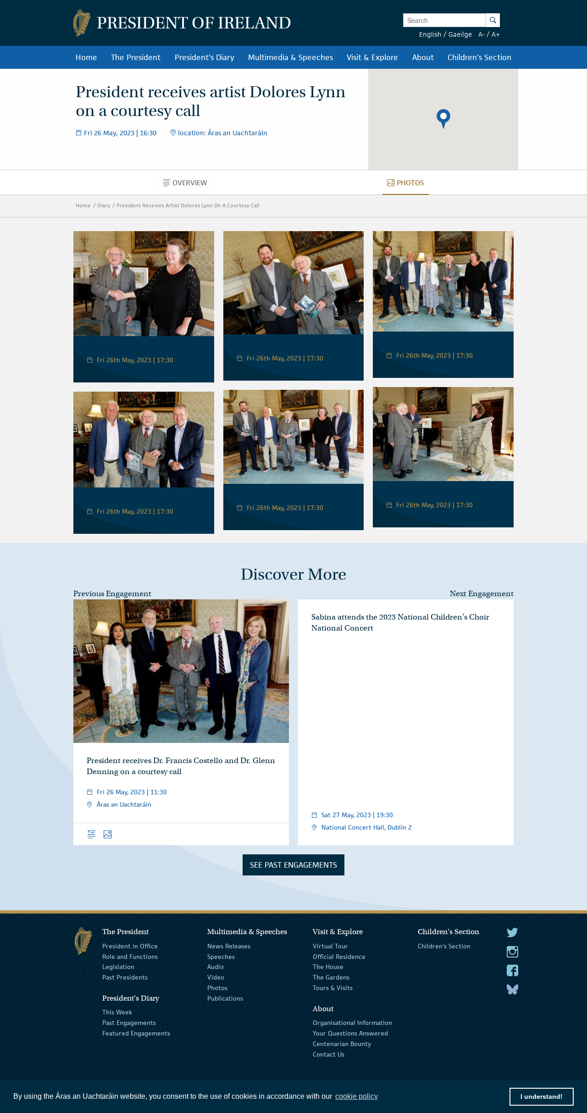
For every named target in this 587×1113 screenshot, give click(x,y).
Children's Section (444, 946)
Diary (103, 205)
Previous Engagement (112, 593)
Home (83, 205)
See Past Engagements (293, 865)
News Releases (228, 946)
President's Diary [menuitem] (204, 57)
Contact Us (328, 1054)
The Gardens (331, 977)
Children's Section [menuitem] (479, 57)
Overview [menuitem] (192, 185)
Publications (225, 998)
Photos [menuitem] (413, 185)
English (430, 34)
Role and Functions (130, 956)
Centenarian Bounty (342, 1044)
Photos (217, 988)
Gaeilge (460, 34)
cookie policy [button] (356, 1096)
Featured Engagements (136, 1033)
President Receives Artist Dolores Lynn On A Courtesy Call (188, 205)
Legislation (118, 967)
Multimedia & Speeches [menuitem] (290, 57)
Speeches (221, 956)
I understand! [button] (542, 1096)
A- (481, 34)
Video (215, 977)
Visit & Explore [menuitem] (372, 57)
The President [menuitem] (136, 57)
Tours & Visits (333, 988)
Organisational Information (352, 1023)
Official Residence (339, 956)
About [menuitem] (423, 57)
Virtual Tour (330, 946)
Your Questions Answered (350, 1033)
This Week (117, 1012)
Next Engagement (482, 593)
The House (328, 967)
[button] (443, 119)
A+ (496, 34)
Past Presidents (125, 977)
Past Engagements (129, 1023)
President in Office (130, 946)
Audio (215, 967)
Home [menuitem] (86, 57)
